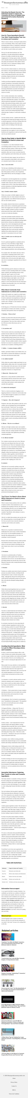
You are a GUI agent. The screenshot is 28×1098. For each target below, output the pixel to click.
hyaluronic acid (15, 52)
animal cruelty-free (14, 753)
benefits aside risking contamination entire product (12, 742)
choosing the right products (15, 659)
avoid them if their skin (6, 367)
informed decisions (20, 628)
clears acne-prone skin (19, 882)
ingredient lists (16, 178)
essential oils (9, 256)
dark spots (20, 124)
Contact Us (14, 1086)
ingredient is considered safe (16, 242)
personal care (14, 674)
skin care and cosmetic (6, 200)
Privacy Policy (14, 1082)
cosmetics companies (6, 851)
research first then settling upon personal (14, 457)
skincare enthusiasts (13, 793)
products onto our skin (18, 517)
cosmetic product (16, 170)
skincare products (17, 128)
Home (14, 1078)
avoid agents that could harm (13, 762)
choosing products (5, 592)
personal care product (6, 573)
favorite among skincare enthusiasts (16, 54)
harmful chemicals (16, 216)
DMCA (14, 1090)
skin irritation (10, 704)
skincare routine (17, 279)
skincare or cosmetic (11, 666)
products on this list (18, 403)
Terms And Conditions (14, 1094)
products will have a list (12, 171)
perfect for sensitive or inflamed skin (15, 822)
